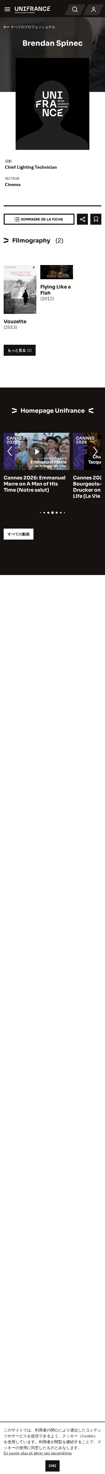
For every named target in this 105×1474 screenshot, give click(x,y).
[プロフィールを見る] (93, 9)
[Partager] (82, 219)
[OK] (52, 1465)
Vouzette (15, 322)
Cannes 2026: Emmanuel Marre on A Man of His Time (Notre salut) (34, 484)
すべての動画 (19, 534)
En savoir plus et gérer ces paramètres (38, 1453)
